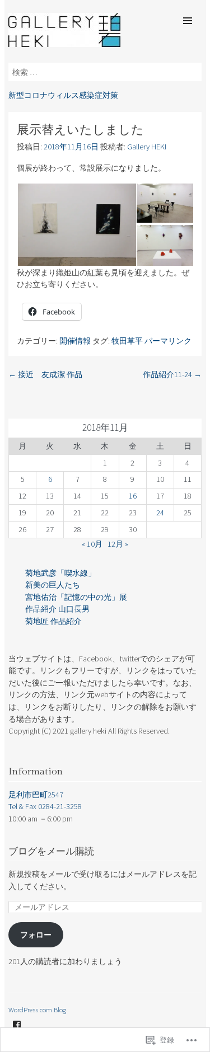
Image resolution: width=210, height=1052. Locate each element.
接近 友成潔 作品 (45, 374)
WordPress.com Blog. (38, 1009)
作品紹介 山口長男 (57, 609)
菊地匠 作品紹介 (53, 621)
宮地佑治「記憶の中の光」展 (76, 597)
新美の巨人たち (52, 585)
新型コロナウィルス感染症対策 (63, 95)
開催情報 (75, 341)
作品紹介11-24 (172, 374)
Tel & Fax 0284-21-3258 (45, 806)
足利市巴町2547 (35, 795)
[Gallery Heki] (64, 43)
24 (160, 513)
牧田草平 (127, 341)
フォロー (36, 934)
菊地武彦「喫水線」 (60, 573)
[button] (76, 224)
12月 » (118, 544)
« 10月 (92, 544)
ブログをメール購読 (51, 851)
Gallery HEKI (146, 147)
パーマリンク (168, 341)
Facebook (16, 1033)
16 (133, 496)
